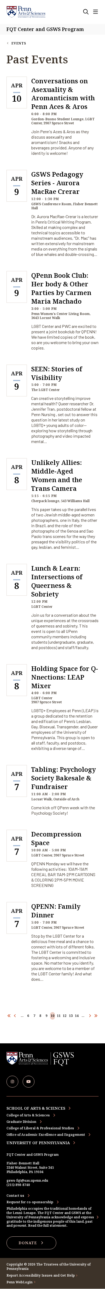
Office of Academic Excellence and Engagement (45, 1134)
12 (64, 1015)
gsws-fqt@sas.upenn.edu (27, 1180)
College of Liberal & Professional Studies (40, 1128)
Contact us (15, 1196)
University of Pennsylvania (38, 1142)
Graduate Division (21, 1121)
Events (18, 43)
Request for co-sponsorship (29, 1202)
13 (71, 1015)
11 (59, 1015)
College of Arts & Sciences (28, 1115)
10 (52, 1015)
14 (77, 1015)
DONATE (28, 1242)
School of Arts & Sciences (35, 1108)
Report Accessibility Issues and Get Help (40, 1275)
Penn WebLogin (19, 1282)
